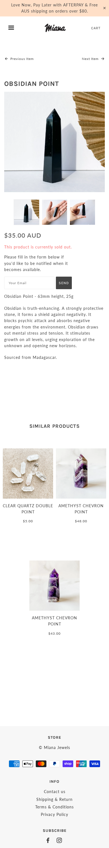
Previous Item (21, 59)
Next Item (91, 59)
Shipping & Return (54, 799)
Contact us (54, 791)
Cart (96, 28)
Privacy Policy (54, 814)
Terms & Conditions (54, 806)
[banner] (55, 28)
